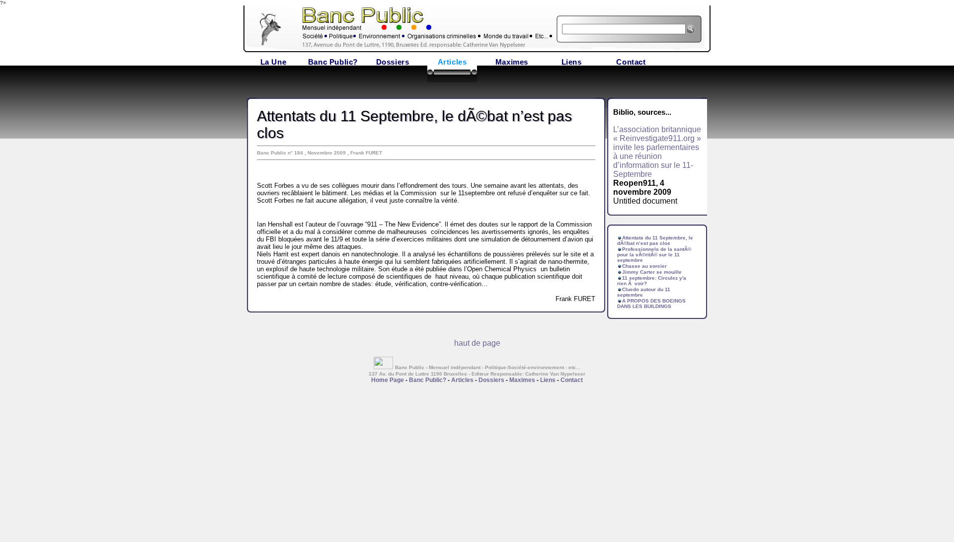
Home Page (387, 380)
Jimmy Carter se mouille (652, 272)
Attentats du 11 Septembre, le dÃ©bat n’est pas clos (655, 240)
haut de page (477, 343)
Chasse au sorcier (644, 266)
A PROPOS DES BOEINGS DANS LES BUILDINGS (651, 303)
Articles (452, 62)
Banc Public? (333, 62)
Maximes (511, 62)
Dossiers (392, 62)
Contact (630, 62)
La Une (273, 62)
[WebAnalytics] (384, 366)
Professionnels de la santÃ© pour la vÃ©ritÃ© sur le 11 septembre (654, 254)
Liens (571, 62)
